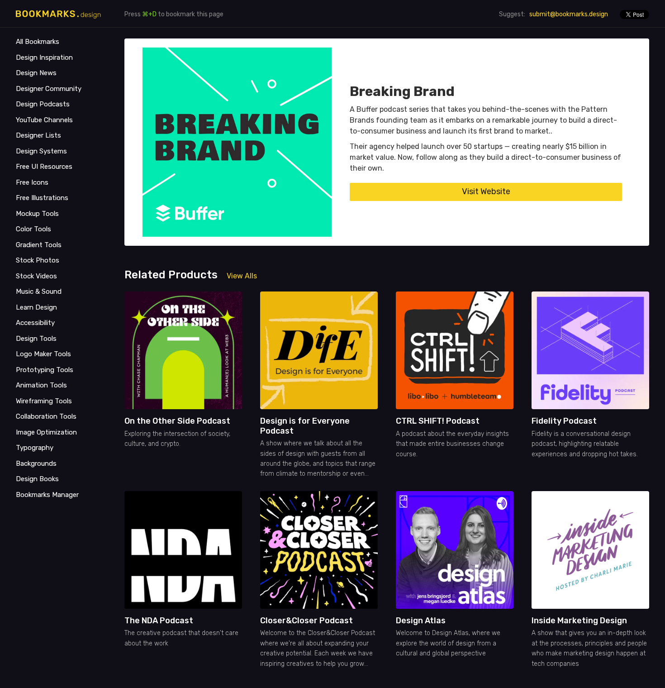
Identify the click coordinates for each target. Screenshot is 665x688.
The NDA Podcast (158, 621)
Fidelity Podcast (564, 421)
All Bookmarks (37, 42)
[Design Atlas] (454, 550)
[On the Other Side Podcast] (183, 350)
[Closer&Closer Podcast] (319, 550)
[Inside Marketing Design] (590, 550)
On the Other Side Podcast (177, 421)
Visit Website (486, 191)
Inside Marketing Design (579, 621)
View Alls (242, 276)
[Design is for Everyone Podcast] (319, 350)
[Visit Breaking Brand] (237, 142)
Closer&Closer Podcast (306, 621)
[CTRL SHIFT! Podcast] (454, 350)
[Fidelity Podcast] (590, 350)
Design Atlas (421, 621)
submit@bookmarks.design (568, 14)
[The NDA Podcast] (183, 550)
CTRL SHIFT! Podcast (438, 421)
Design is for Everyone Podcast (305, 426)
